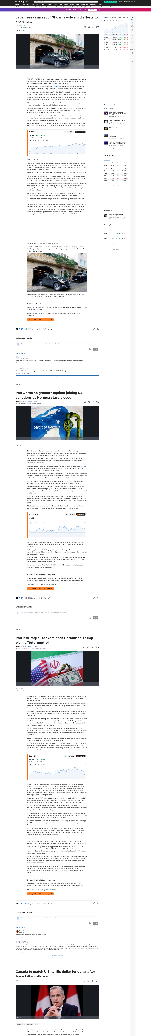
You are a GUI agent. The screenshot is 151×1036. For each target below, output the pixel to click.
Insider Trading (72, 6)
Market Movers (109, 155)
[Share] (85, 27)
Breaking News (19, 6)
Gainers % (114, 159)
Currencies (28, 6)
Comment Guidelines (20, 353)
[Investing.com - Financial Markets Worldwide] (21, 1)
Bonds (119, 17)
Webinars (107, 210)
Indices (106, 17)
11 (28, 952)
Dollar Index (107, 49)
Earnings (87, 6)
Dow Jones (106, 39)
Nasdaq (106, 44)
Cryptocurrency (64, 6)
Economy (58, 6)
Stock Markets (42, 6)
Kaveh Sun (21, 356)
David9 (21, 367)
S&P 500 (106, 42)
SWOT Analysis (102, 6)
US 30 (105, 34)
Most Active (107, 159)
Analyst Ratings (110, 6)
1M (35, 140)
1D (30, 140)
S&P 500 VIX (107, 47)
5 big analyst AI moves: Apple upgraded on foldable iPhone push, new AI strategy (117, 113)
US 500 (106, 37)
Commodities (34, 6)
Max (47, 140)
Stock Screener (84, 4)
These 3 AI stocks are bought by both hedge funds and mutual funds (118, 121)
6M (38, 140)
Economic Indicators (50, 6)
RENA (57, 86)
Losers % (121, 159)
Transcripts (117, 6)
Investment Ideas (94, 6)
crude (84, 466)
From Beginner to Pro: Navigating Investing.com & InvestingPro (116, 215)
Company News (80, 6)
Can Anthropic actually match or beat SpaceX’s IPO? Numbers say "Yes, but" (118, 143)
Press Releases (124, 6)
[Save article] (89, 27)
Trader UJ (21, 930)
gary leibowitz (22, 941)
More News (115, 148)
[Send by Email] (45, 329)
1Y (41, 140)
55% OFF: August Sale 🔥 (110, 1)
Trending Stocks (109, 225)
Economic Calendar (74, 4)
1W (33, 140)
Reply (19, 363)
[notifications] (132, 1)
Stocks (124, 17)
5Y (44, 140)
